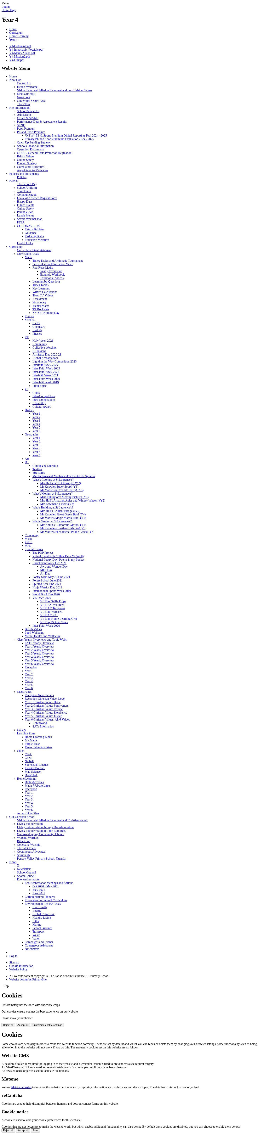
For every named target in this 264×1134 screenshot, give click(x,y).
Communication (27, 194)
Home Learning (19, 36)
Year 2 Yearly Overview (39, 650)
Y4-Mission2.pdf (19, 56)
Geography (31, 434)
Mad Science (33, 771)
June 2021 (38, 893)
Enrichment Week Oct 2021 (49, 563)
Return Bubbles (34, 229)
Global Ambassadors (45, 358)
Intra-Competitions (43, 399)
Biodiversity (39, 907)
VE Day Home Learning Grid (58, 618)
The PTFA (23, 104)
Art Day (45, 573)
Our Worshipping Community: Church (40, 834)
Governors (23, 97)
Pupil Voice (39, 385)
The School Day (27, 184)
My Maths (31, 740)
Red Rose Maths (42, 267)
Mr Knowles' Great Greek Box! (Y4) (63, 514)
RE (27, 337)
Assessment (39, 298)
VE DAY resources (52, 604)
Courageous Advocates (39, 945)
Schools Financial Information (35, 146)
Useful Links (25, 243)
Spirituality (23, 855)
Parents (13, 180)
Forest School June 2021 (47, 580)
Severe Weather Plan (29, 219)
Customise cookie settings (47, 1025)
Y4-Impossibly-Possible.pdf (26, 49)
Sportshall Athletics (36, 764)
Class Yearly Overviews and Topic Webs (42, 639)
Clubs (36, 392)
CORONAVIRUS (28, 225)
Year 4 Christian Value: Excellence (46, 712)
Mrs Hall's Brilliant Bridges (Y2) (60, 511)
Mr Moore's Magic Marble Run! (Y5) (63, 517)
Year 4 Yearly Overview (39, 657)
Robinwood (39, 723)
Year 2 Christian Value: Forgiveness (46, 705)
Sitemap (14, 962)
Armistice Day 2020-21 (46, 354)
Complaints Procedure (30, 166)
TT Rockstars (40, 309)
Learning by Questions (46, 281)
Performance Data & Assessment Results (42, 121)
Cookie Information (21, 966)
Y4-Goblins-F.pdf (20, 46)
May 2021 (38, 889)
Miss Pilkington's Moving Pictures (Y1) (64, 497)
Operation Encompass (30, 149)
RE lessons (39, 351)
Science (29, 319)
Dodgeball (31, 775)
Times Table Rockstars (38, 747)
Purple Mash (32, 743)
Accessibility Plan (28, 813)
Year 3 (36, 420)
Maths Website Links (37, 785)
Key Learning (40, 288)
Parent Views (25, 212)
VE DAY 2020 (41, 597)
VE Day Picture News (54, 622)
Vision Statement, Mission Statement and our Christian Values (54, 90)
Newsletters (24, 869)
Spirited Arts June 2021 (46, 584)
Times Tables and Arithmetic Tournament (57, 260)
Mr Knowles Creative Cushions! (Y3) (63, 528)
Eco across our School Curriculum (46, 900)
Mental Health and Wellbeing (42, 636)
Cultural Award (41, 406)
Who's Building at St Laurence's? (52, 507)
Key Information (19, 107)
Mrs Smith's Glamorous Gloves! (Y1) (63, 524)
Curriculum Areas (28, 253)
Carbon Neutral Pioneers (40, 896)
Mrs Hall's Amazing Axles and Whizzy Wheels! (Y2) (72, 500)
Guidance (31, 232)
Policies (21, 177)
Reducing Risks (34, 236)
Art (27, 458)
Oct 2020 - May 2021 (45, 886)
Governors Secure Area (31, 100)
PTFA (21, 222)
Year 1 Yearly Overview (39, 646)
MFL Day (46, 570)
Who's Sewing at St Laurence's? (52, 521)
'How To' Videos (42, 295)
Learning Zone (26, 733)
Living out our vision (30, 823)
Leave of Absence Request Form (37, 198)
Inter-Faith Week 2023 (46, 368)
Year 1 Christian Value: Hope (42, 702)
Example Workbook (52, 274)
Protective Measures (37, 239)
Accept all (23, 1025)
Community (39, 344)
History (29, 410)
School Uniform (27, 187)
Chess (28, 757)
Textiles (37, 469)
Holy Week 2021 (42, 340)
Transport (38, 931)
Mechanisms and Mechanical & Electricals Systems (63, 476)
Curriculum (16, 32)
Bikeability (39, 403)
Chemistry (38, 326)
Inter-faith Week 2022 (45, 371)
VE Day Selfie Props (53, 601)
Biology (37, 330)
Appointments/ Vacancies (32, 170)
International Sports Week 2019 (51, 590)
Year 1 (36, 413)
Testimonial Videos (52, 278)
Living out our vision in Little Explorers (41, 830)
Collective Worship (44, 347)
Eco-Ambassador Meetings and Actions (49, 882)
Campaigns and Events (39, 942)
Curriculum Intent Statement (34, 250)
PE (26, 389)
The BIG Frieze (26, 848)
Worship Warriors (27, 837)
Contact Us (24, 83)
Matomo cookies (21, 1087)
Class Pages (24, 691)
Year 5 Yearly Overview (39, 660)
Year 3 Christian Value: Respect (44, 709)
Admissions (24, 114)
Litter (35, 921)
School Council (26, 872)
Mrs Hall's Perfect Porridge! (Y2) (60, 483)
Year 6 (36, 431)
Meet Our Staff (26, 93)
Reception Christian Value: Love (45, 698)
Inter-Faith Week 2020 (46, 378)
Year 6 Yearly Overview (39, 663)
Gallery (21, 730)
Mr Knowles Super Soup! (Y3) (59, 486)
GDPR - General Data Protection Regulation (44, 152)
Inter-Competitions (43, 396)
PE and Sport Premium (31, 132)
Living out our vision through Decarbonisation (45, 827)
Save (35, 1130)
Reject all (8, 1025)
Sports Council (26, 876)
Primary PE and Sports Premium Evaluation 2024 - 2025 (59, 139)
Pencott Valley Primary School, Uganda (41, 858)
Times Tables (40, 285)
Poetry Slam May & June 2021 (51, 577)
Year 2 (36, 417)
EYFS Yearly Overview (39, 643)
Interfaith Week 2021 (45, 375)
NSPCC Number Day (45, 312)
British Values (25, 156)
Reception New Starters (39, 695)
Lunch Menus (25, 215)
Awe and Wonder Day (54, 566)
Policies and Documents (24, 173)
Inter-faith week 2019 (45, 382)
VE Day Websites (51, 611)
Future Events (25, 205)
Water (36, 938)
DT (27, 462)
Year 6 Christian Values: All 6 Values (47, 719)
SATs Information (43, 726)
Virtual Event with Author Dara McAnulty (58, 556)
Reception (31, 667)
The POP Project (42, 552)
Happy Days (24, 201)
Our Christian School (22, 816)
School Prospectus (28, 111)
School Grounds (42, 928)
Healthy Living (41, 917)
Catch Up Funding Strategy (34, 142)
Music (28, 538)
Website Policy (18, 969)
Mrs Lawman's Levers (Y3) (57, 504)
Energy (36, 910)
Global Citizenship (43, 914)
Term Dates (24, 191)
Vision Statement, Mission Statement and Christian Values (52, 820)
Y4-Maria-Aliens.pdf (22, 53)
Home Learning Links (38, 736)
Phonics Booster (35, 768)
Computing (31, 535)
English (29, 316)
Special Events (34, 549)
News (12, 862)
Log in (6, 6)
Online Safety (25, 159)
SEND (21, 125)
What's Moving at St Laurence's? (52, 493)
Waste (36, 935)
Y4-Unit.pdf (16, 60)
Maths (28, 257)
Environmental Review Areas (43, 903)
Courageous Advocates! (31, 851)
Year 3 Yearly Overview (39, 653)
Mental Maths (40, 305)
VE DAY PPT (49, 615)
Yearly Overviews (51, 271)
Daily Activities (34, 782)
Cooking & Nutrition (45, 465)
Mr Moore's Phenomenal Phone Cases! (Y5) (67, 531)
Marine (36, 924)
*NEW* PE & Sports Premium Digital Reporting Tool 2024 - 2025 (66, 135)
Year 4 (13, 39)
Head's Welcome (27, 86)
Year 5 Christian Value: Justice (43, 716)
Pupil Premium (26, 128)
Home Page (9, 10)
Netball (29, 761)
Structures (38, 472)
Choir (28, 754)
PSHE (28, 542)
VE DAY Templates (52, 608)
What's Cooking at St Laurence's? (53, 479)
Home (13, 29)
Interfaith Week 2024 (45, 365)
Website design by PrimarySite (28, 979)
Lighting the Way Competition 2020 (54, 361)
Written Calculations (44, 292)
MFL (28, 545)
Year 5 (36, 427)
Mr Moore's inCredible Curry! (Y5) (61, 490)
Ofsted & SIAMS (27, 118)
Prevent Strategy (27, 163)
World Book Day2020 (46, 594)
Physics (37, 333)
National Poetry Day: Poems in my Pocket (58, 559)
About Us (15, 79)
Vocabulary (39, 302)
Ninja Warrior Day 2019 (47, 587)
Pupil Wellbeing (34, 632)
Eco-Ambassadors (28, 879)
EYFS (36, 323)
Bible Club (23, 841)
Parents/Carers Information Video (52, 264)
